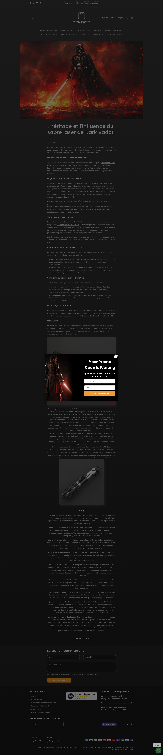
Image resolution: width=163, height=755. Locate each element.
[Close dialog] (116, 356)
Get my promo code (100, 393)
